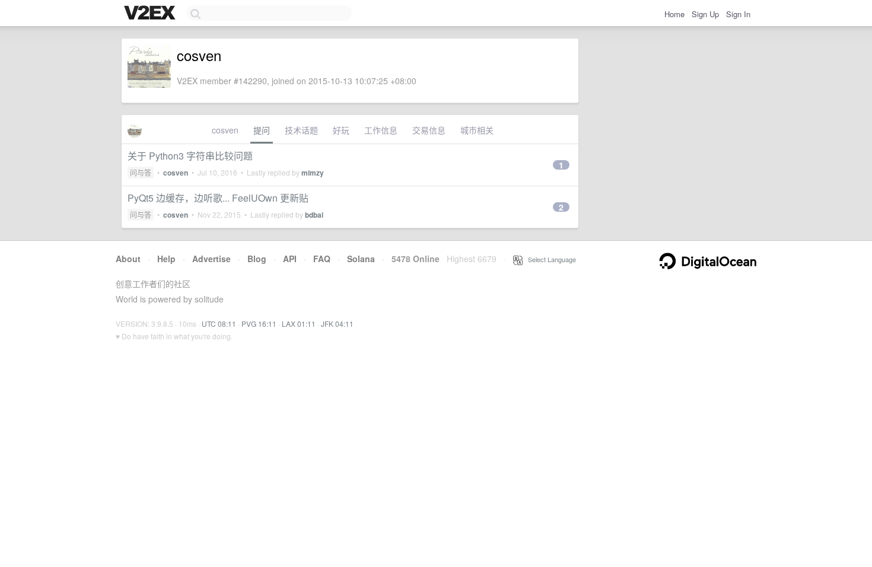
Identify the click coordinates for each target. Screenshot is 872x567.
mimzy (312, 172)
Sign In (738, 14)
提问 (261, 130)
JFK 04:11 (337, 323)
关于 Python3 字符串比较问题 (190, 156)
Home (674, 14)
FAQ (321, 259)
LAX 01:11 (299, 323)
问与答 (140, 172)
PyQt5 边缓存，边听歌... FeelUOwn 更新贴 (218, 198)
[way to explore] (151, 14)
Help (166, 259)
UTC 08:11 (219, 323)
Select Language (549, 259)
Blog (256, 259)
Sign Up (705, 14)
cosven (225, 130)
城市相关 (477, 130)
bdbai (314, 214)
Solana (361, 259)
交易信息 (428, 130)
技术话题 (301, 130)
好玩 (341, 130)
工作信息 (380, 130)
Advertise (211, 259)
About (128, 259)
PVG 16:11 (258, 323)
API (290, 259)
